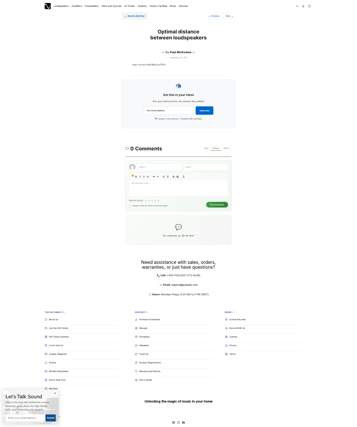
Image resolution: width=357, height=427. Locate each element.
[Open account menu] (303, 6)
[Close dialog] (55, 393)
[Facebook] (173, 422)
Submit (50, 418)
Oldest (226, 148)
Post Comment (217, 205)
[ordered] (164, 176)
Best (206, 148)
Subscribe (204, 110)
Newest (216, 148)
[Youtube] (183, 422)
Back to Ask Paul (136, 16)
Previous (215, 16)
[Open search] (297, 6)
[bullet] (168, 176)
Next (228, 16)
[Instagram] (178, 422)
